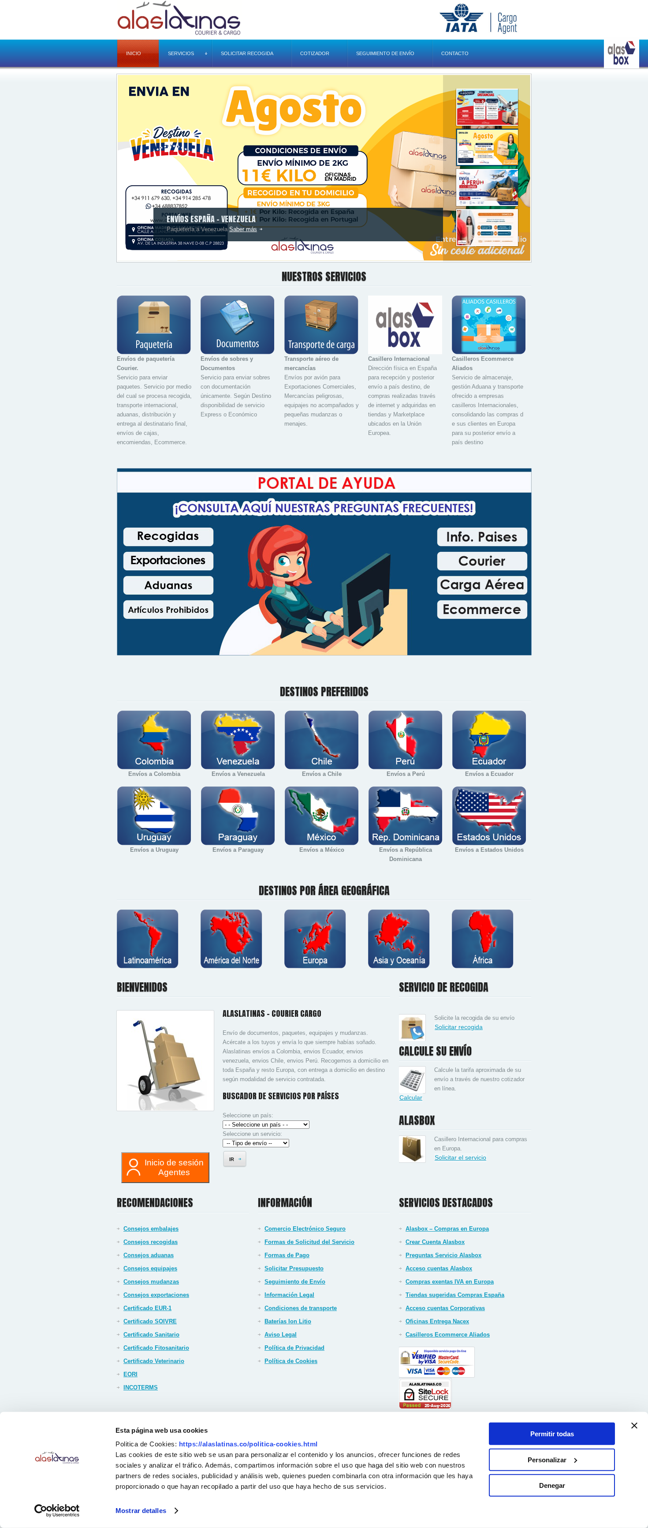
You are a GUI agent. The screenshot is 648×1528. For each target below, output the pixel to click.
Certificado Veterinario (153, 1361)
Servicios (181, 53)
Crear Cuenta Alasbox (435, 1242)
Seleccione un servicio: (252, 1134)
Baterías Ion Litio (287, 1321)
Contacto (455, 53)
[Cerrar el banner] (634, 1426)
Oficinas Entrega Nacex (437, 1321)
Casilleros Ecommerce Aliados (448, 1334)
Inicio (133, 53)
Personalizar (547, 1459)
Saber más (243, 229)
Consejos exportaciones (156, 1295)
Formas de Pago (286, 1255)
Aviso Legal (280, 1334)
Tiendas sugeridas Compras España (455, 1295)
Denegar (552, 1485)
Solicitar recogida (247, 53)
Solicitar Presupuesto (294, 1268)
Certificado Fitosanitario (156, 1347)
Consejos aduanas (148, 1255)
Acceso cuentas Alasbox (439, 1268)
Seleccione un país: (248, 1115)
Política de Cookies (290, 1361)
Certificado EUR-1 (147, 1308)
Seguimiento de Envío (294, 1281)
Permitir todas (552, 1434)
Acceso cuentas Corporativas (445, 1308)
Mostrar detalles (140, 1510)
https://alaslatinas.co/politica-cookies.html (248, 1444)
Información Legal (289, 1295)
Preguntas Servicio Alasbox (443, 1255)
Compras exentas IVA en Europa (450, 1281)
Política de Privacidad (294, 1347)
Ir (231, 1159)
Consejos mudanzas (151, 1281)
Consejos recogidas (150, 1242)
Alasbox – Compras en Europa (447, 1228)
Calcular (410, 1097)
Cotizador (314, 53)
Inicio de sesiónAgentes (174, 1167)
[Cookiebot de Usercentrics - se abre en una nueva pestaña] (57, 1510)
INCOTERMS (140, 1387)
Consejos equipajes (150, 1268)
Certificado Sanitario (151, 1334)
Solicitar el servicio (460, 1157)
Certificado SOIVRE (150, 1321)
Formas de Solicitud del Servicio (309, 1242)
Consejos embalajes (151, 1228)
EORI (130, 1374)
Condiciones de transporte (300, 1308)
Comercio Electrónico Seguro (305, 1228)
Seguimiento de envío (385, 53)
